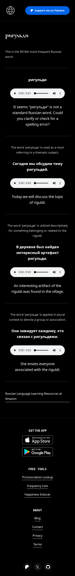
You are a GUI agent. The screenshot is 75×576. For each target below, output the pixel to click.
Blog (37, 518)
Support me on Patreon (49, 10)
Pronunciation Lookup (37, 477)
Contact (37, 527)
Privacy (37, 536)
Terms (37, 544)
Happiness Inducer (38, 494)
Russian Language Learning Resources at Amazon (33, 396)
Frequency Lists (37, 486)
